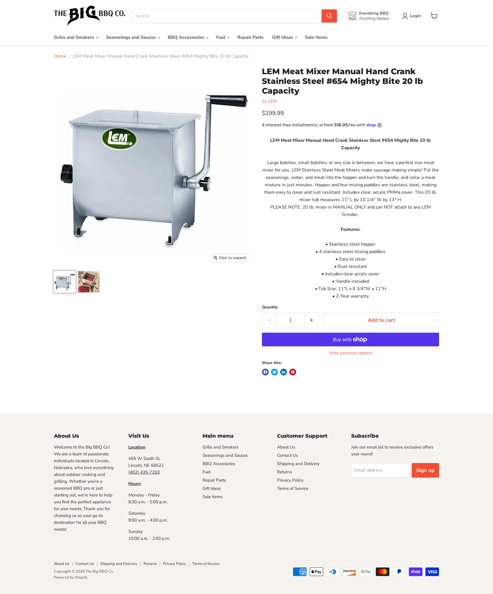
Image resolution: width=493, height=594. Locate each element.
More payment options (350, 353)
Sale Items (316, 37)
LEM (272, 101)
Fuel (221, 37)
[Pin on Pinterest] (292, 372)
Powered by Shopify (71, 577)
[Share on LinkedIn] (283, 372)
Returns (284, 472)
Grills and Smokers (74, 37)
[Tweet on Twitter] (274, 372)
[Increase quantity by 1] (311, 320)
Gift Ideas (283, 37)
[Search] (329, 16)
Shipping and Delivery (298, 463)
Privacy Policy (290, 480)
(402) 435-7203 (144, 472)
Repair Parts (250, 37)
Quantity (270, 307)
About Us (286, 447)
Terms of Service (292, 488)
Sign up (425, 470)
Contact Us (287, 455)
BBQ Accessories (186, 37)
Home (60, 56)
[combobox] (227, 16)
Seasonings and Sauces (131, 37)
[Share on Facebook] (265, 372)
